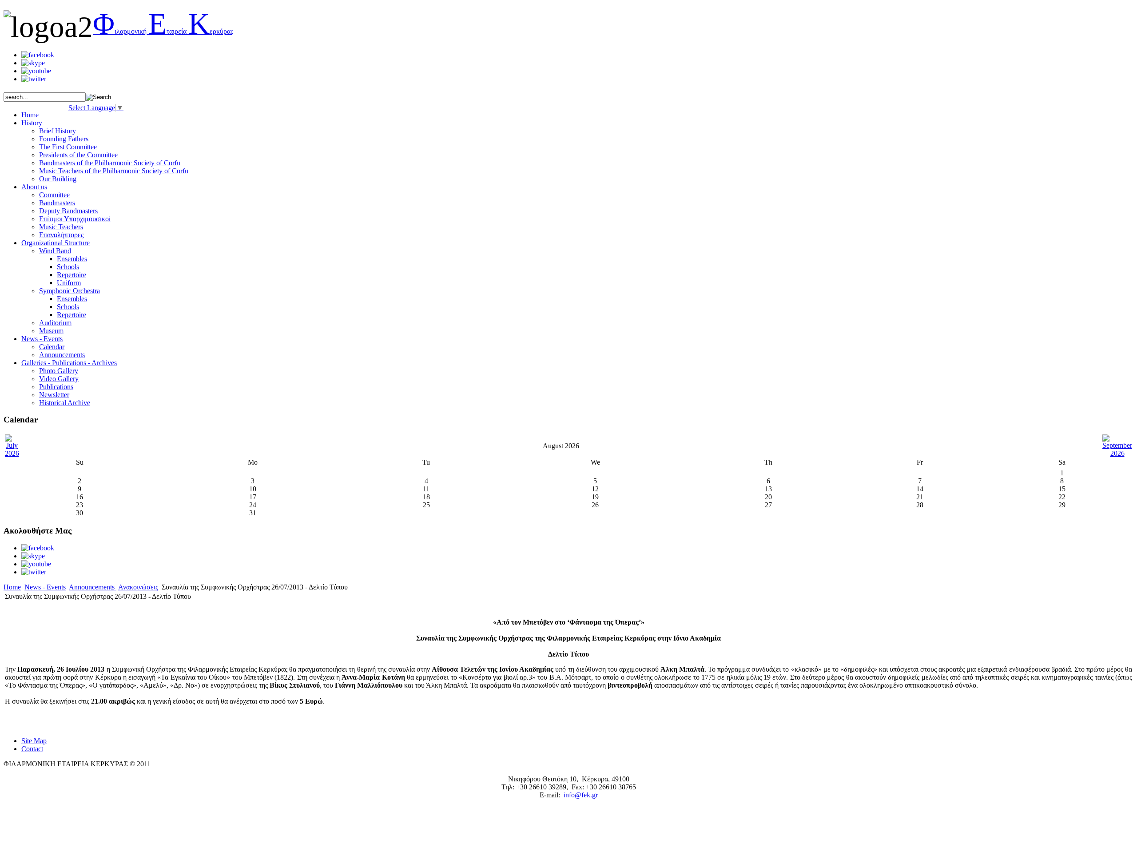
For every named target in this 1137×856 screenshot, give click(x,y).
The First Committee (68, 147)
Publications (56, 386)
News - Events (45, 587)
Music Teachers (61, 227)
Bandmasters (57, 203)
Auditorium (55, 322)
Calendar (51, 346)
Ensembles (72, 259)
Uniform (69, 283)
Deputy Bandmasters (68, 211)
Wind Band (55, 251)
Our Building (57, 179)
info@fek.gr (581, 795)
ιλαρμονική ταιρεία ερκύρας (163, 31)
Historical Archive (64, 402)
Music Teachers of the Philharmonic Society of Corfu (113, 171)
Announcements (62, 354)
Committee (54, 195)
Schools (68, 267)
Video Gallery (59, 378)
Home (12, 587)
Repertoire (71, 275)
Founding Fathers (63, 139)
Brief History (57, 131)
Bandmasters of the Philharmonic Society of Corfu (109, 163)
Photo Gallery (58, 370)
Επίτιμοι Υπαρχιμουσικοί (75, 219)
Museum (51, 330)
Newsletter (54, 394)
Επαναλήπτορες (61, 235)
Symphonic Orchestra (69, 291)
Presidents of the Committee (78, 155)
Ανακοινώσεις (138, 587)
